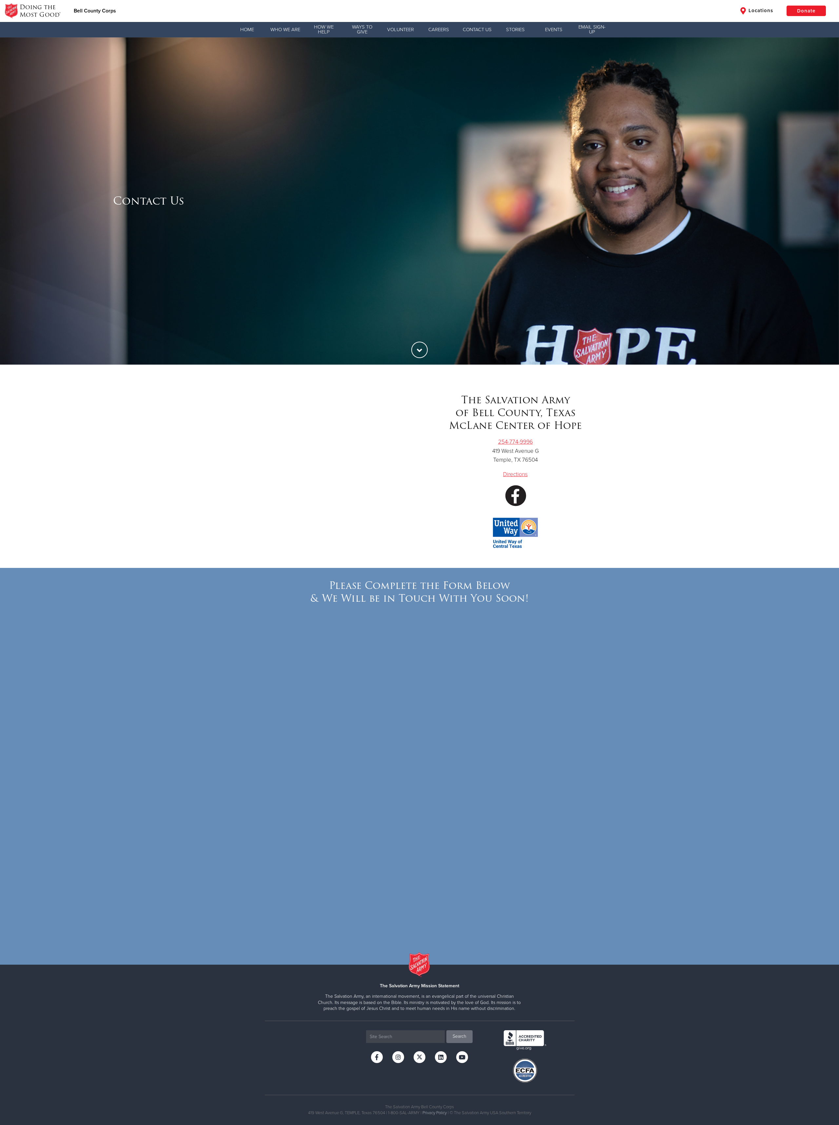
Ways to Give (362, 29)
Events (553, 29)
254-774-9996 (515, 441)
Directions (515, 474)
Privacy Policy (434, 1112)
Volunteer (400, 29)
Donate (806, 11)
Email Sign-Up (592, 29)
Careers (438, 29)
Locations (760, 10)
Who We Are (285, 29)
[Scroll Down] (419, 350)
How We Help (324, 29)
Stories (515, 29)
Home (247, 29)
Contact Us (477, 29)
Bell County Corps (95, 11)
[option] (419, 201)
